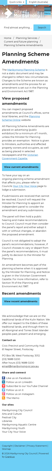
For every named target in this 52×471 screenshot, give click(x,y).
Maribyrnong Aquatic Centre (19, 424)
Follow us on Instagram (20, 394)
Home (7, 38)
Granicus (10, 456)
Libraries (7, 421)
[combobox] (39, 2)
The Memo (12, 398)
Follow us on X (15, 390)
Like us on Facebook (18, 378)
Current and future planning (21, 41)
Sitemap (6, 449)
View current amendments (21, 167)
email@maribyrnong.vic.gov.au (20, 366)
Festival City (9, 417)
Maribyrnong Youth (13, 428)
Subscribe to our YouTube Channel (27, 386)
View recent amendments (20, 301)
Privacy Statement (37, 446)
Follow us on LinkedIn (19, 382)
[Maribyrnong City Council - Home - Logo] (20, 13)
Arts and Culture (12, 413)
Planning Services (26, 38)
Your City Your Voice (25, 186)
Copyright (7, 446)
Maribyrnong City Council (17, 410)
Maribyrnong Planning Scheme (26, 69)
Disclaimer (19, 446)
